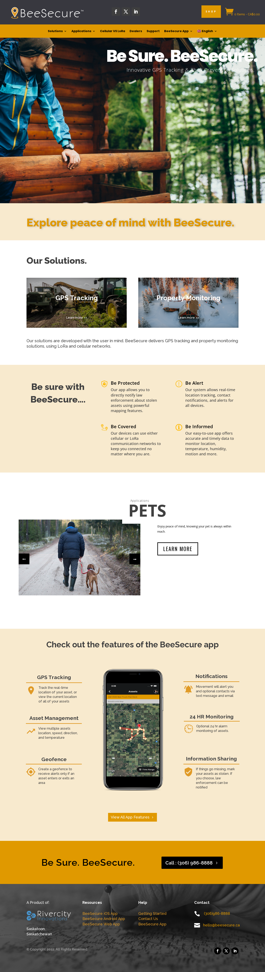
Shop (211, 11)
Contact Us (148, 918)
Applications (81, 31)
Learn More (177, 543)
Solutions (55, 31)
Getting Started (152, 913)
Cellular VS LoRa (112, 31)
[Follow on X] (126, 11)
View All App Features (130, 817)
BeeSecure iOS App (100, 913)
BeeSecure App (176, 31)
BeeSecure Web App (101, 924)
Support (153, 31)
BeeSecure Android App (103, 918)
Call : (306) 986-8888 (189, 863)
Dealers (136, 31)
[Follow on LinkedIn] (136, 11)
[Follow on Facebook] (116, 11)
